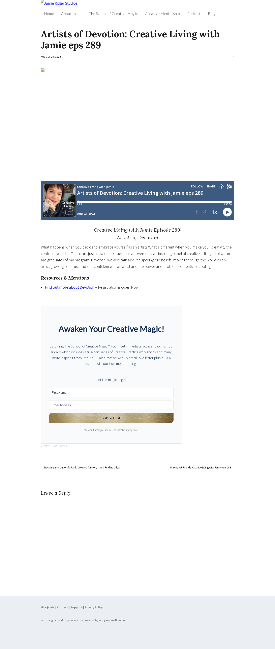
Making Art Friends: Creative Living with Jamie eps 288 (200, 467)
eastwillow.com (116, 620)
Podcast (194, 13)
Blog (212, 13)
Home (49, 13)
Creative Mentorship (162, 13)
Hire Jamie (47, 607)
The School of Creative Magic (113, 13)
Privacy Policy (94, 607)
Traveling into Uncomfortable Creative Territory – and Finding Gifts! (82, 467)
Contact (62, 607)
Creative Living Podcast (54, 446)
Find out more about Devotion (69, 287)
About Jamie (71, 13)
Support (76, 607)
